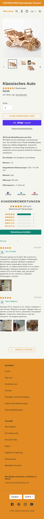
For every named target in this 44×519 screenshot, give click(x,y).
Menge (5, 103)
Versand (8, 390)
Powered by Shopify (27, 511)
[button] (8, 88)
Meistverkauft (10, 459)
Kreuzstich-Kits (11, 440)
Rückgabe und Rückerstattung (17, 397)
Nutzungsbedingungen (14, 410)
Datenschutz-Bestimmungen (16, 403)
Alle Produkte (10, 427)
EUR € (28, 497)
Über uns (8, 378)
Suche (7, 371)
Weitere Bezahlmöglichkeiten (22, 129)
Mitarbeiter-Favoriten (13, 465)
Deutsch (15, 497)
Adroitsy (18, 511)
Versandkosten (21, 95)
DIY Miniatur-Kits (11, 433)
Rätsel (7, 446)
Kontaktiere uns (11, 384)
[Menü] (39, 11)
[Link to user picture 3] (32, 325)
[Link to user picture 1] (6, 285)
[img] (5, 248)
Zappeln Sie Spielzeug (14, 452)
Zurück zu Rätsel (24, 350)
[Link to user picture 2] (19, 325)
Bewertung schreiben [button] (21, 232)
